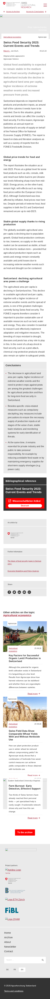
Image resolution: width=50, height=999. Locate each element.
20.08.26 (37, 724)
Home (7, 933)
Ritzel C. (6, 51)
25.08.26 (37, 648)
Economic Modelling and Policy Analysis (23, 571)
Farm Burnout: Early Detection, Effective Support (25, 787)
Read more (33, 694)
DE (7, 970)
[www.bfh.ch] (25, 890)
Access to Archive (13, 12)
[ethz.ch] (25, 900)
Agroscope (42, 37)
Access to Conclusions (35, 12)
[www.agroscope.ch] (25, 535)
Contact (8, 951)
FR (15, 970)
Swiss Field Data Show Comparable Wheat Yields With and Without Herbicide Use (24, 735)
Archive (8, 937)
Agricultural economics (12, 37)
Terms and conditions (13, 991)
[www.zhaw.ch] (25, 920)
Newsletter (10, 946)
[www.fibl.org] (25, 910)
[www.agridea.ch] (25, 871)
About (7, 942)
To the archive (24, 832)
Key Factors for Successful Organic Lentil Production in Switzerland (25, 658)
